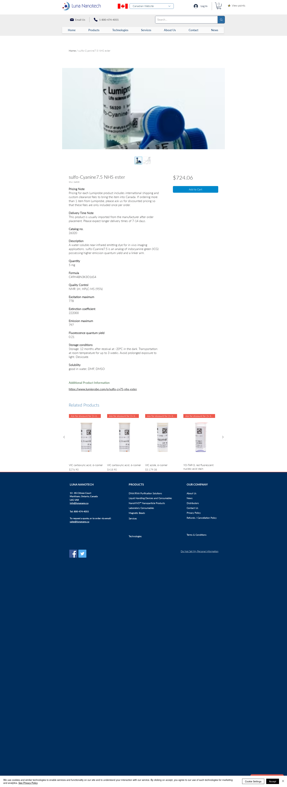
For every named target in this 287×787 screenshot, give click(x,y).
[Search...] (221, 19)
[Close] (283, 781)
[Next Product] (223, 437)
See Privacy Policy (28, 783)
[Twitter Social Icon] (82, 554)
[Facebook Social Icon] (73, 554)
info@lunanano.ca (79, 503)
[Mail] (72, 19)
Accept (272, 781)
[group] (143, 445)
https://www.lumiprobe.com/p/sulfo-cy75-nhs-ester (103, 389)
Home (72, 50)
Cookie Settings (253, 781)
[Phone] (96, 19)
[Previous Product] (64, 437)
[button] (219, 5)
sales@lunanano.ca (79, 521)
